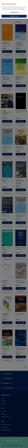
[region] (14, 9)
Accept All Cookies (14, 16)
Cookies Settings (14, 12)
